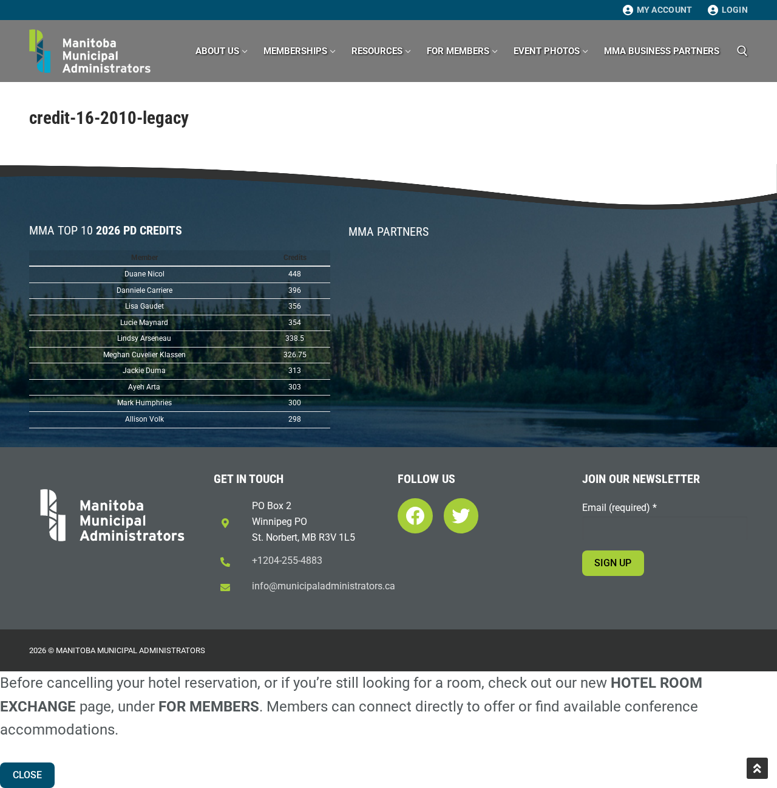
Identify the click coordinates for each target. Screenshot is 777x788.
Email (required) (619, 507)
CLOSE (27, 775)
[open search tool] (742, 51)
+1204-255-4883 (287, 560)
